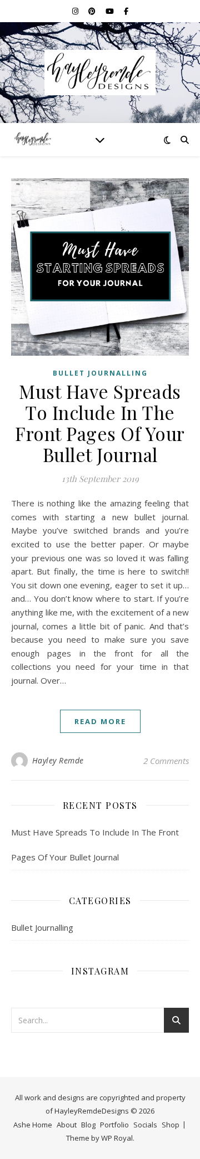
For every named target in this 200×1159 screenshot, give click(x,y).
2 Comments (166, 760)
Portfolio (114, 1125)
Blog (88, 1125)
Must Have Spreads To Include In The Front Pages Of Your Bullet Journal (100, 422)
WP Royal (117, 1138)
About (67, 1125)
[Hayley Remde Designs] (100, 72)
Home (42, 1125)
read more (100, 721)
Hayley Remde (58, 760)
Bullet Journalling (100, 373)
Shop (170, 1125)
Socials (145, 1125)
